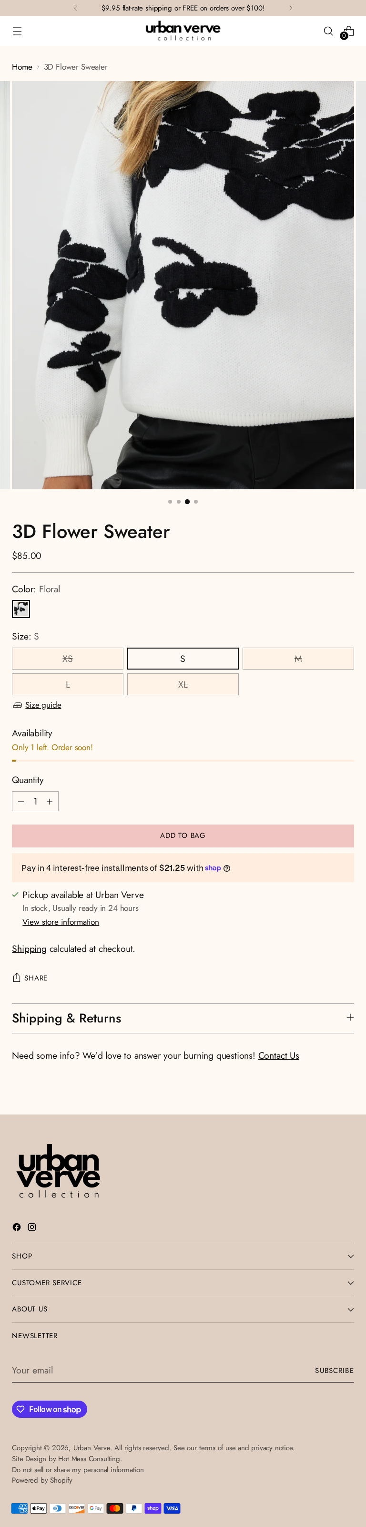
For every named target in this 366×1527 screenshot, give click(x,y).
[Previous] (75, 8)
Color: (36, 589)
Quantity (27, 779)
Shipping (29, 948)
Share (36, 978)
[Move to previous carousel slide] (324, 1097)
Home (22, 66)
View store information (60, 922)
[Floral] (21, 609)
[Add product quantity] (49, 801)
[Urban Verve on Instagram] (33, 1229)
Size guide (43, 705)
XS (67, 658)
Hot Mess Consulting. (90, 1459)
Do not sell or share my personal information (77, 1470)
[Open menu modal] (17, 31)
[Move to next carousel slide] (346, 1096)
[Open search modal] (328, 31)
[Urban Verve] (183, 31)
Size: (25, 636)
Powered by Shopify (42, 1480)
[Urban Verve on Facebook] (17, 1229)
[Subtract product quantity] (21, 801)
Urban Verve (91, 1448)
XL (183, 684)
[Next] (290, 8)
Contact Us (278, 1055)
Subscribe (334, 1370)
